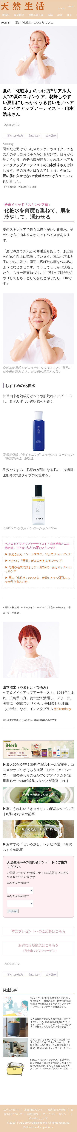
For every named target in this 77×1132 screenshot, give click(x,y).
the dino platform (43, 1127)
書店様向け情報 (56, 1109)
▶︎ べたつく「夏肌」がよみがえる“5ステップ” (33, 560)
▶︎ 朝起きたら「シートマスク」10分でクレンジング (37, 554)
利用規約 (32, 1114)
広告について (11, 1109)
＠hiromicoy (62, 709)
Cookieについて (38, 1118)
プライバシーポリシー (56, 1114)
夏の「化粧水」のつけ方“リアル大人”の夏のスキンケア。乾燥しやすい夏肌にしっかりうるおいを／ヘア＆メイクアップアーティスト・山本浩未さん (38, 103)
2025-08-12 (12, 124)
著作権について (33, 1109)
